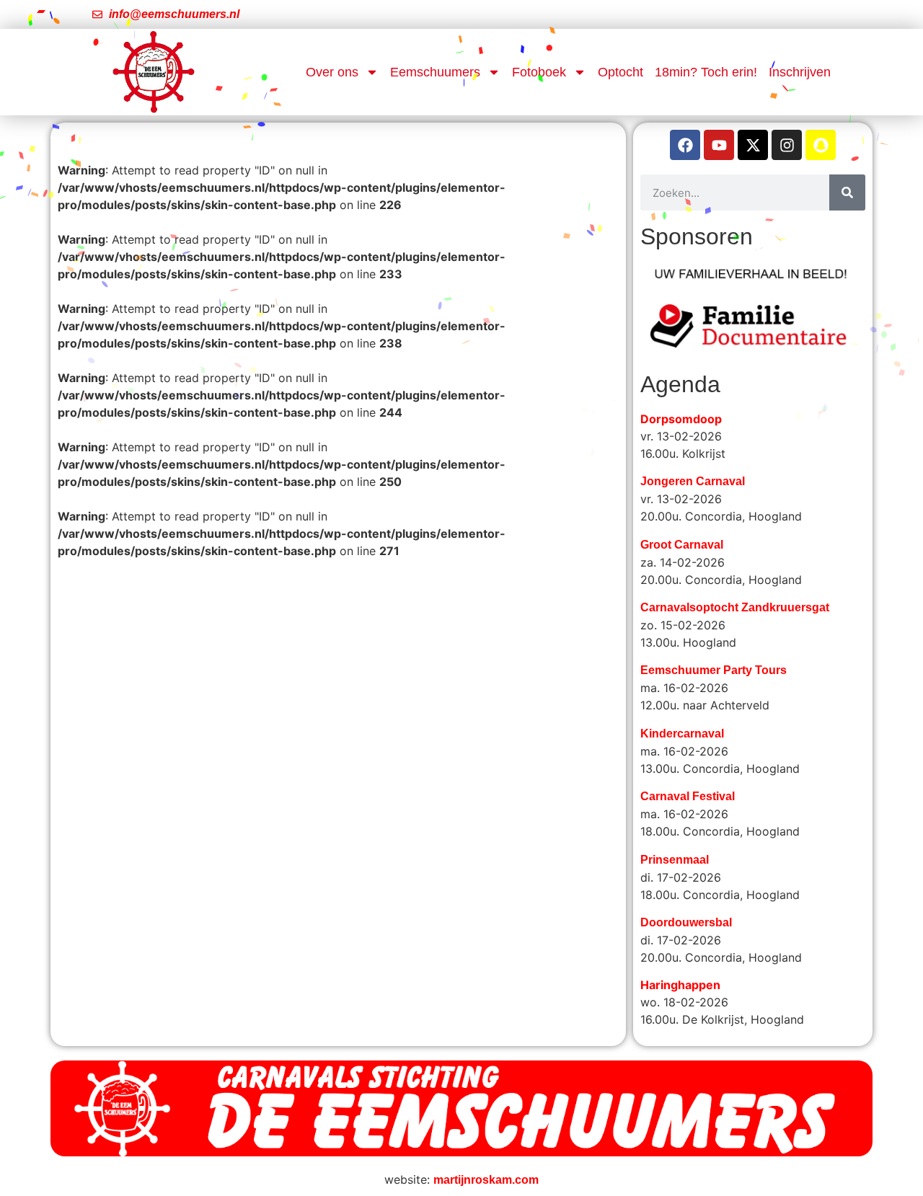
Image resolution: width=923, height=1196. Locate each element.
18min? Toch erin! (706, 72)
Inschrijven (800, 72)
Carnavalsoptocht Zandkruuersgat (734, 563)
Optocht (620, 72)
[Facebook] (685, 145)
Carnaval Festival (687, 752)
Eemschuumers (435, 72)
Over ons (332, 72)
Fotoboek (539, 72)
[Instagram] (787, 145)
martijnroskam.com (486, 1136)
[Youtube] (719, 145)
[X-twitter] (753, 145)
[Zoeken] (847, 192)
